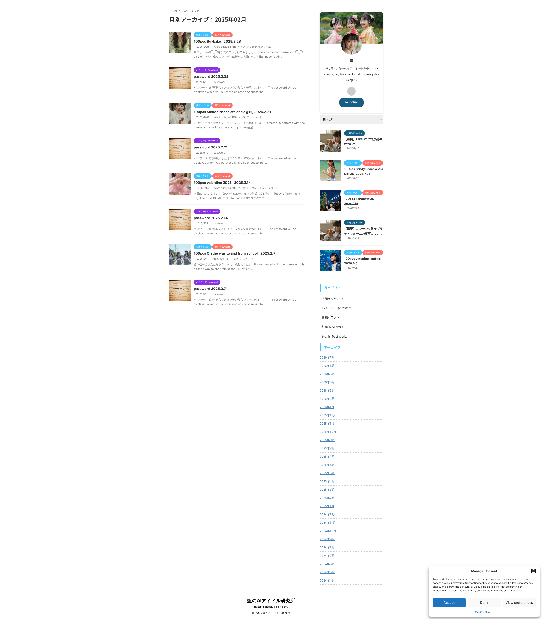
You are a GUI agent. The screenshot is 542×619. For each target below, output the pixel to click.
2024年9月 (327, 539)
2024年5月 (327, 572)
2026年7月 (327, 357)
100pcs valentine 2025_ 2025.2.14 (222, 182)
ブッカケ (252, 46)
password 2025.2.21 (211, 147)
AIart (217, 46)
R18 (234, 46)
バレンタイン (270, 188)
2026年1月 (327, 407)
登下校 (249, 258)
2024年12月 (328, 514)
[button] (533, 571)
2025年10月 (328, 431)
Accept (449, 603)
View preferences (519, 603)
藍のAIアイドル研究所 (271, 600)
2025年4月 (327, 481)
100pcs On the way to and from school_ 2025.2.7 (234, 253)
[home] (351, 91)
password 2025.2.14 (211, 218)
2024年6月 (327, 564)
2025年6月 (327, 465)
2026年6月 (327, 365)
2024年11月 (328, 522)
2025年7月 (327, 456)
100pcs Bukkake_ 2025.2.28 (217, 41)
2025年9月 (327, 440)
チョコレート (254, 117)
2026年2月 (327, 398)
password (219, 81)
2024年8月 (327, 547)
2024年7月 (327, 555)
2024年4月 (327, 580)
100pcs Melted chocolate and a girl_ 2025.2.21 (232, 112)
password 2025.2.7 (210, 289)
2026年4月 (327, 382)
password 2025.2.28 (211, 76)
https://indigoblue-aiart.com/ (271, 606)
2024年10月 (328, 531)
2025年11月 (328, 423)
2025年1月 (327, 506)
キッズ (241, 46)
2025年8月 (327, 448)
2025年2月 (327, 498)
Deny (484, 603)
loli (229, 46)
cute (223, 46)
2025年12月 (328, 415)
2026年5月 (327, 374)
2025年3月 (327, 489)
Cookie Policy (482, 611)
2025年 (186, 10)
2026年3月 (327, 390)
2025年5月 (327, 473)
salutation (351, 102)
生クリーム (264, 46)
